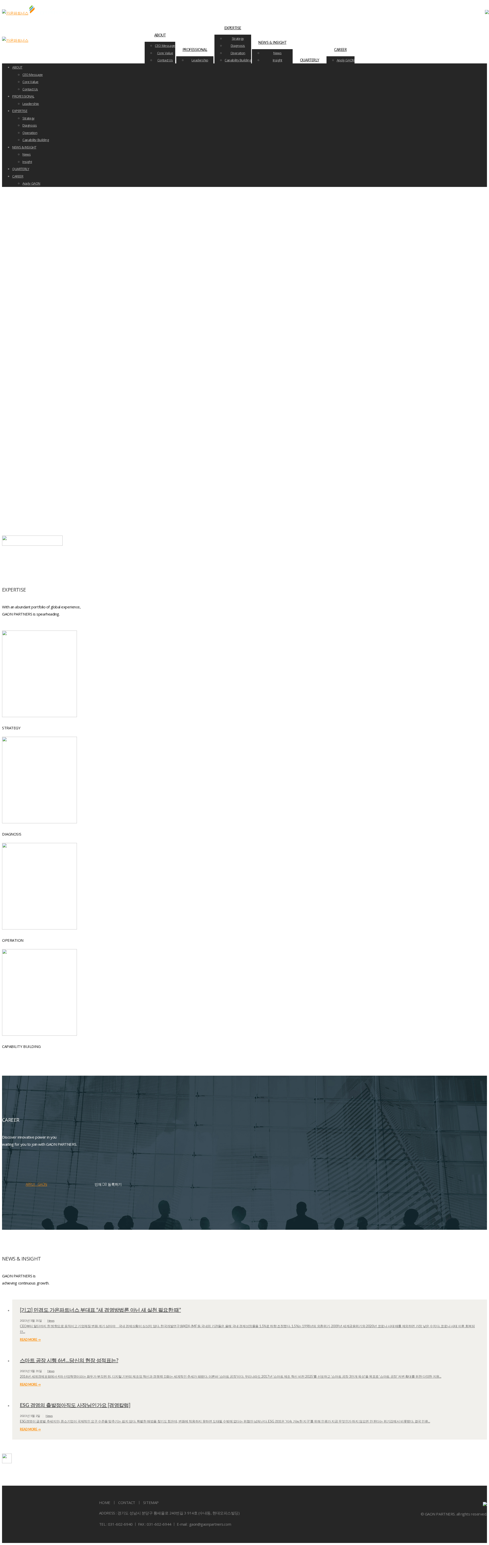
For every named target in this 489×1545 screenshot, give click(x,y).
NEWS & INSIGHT (272, 43)
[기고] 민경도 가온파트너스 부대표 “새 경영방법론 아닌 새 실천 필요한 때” (100, 1310)
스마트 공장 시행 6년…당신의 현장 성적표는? (69, 1360)
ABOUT (160, 35)
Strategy (238, 38)
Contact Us (165, 60)
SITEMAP (151, 1502)
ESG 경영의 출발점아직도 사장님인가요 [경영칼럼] (75, 1405)
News (277, 53)
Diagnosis (238, 45)
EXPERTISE (232, 28)
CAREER (340, 50)
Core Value (165, 53)
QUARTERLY (309, 60)
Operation (238, 53)
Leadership (200, 60)
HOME (104, 1502)
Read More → (30, 1339)
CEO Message (165, 45)
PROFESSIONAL (195, 50)
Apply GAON (346, 60)
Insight (277, 60)
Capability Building (238, 60)
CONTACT (126, 1502)
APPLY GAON (36, 1184)
